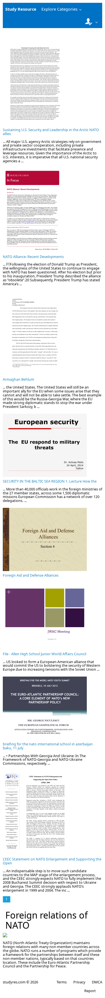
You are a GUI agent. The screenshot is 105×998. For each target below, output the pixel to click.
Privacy (79, 982)
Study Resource (20, 9)
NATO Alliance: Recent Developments (33, 256)
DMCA (97, 982)
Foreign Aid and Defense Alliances (31, 575)
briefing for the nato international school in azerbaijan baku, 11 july (48, 746)
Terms (62, 982)
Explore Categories (59, 9)
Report (90, 990)
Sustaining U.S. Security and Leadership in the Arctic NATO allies (51, 131)
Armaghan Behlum (18, 379)
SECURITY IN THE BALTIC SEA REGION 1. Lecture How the (50, 481)
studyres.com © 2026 (20, 982)
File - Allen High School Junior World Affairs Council (44, 654)
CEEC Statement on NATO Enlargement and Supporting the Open (52, 861)
